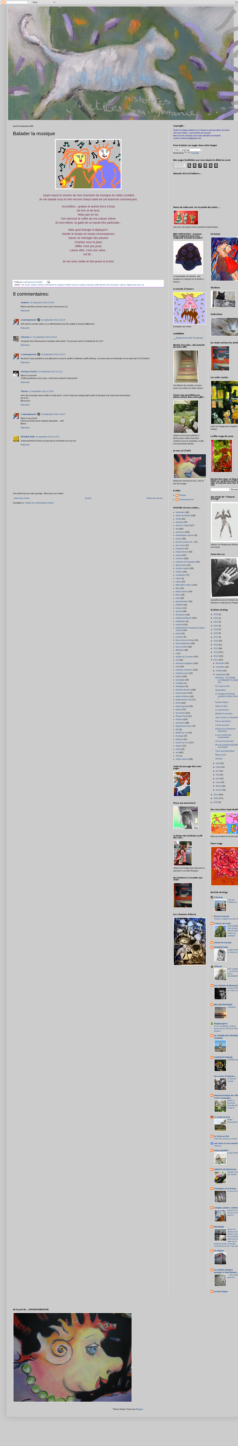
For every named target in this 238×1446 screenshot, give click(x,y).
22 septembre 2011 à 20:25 (53, 320)
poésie (179, 709)
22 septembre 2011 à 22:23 (53, 354)
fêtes (178, 588)
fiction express (182, 591)
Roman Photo (182, 716)
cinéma (179, 555)
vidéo (178, 749)
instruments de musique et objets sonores (61, 285)
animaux (179, 522)
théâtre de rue (182, 733)
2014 (216, 648)
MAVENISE (219, 1227)
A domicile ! (231, 1007)
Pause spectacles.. (223, 721)
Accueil (88, 498)
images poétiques (183, 618)
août (218, 763)
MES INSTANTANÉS (223, 1005)
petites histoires (182, 696)
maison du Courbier (184, 657)
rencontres (114, 285)
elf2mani (218, 966)
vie (143, 285)
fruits (178, 598)
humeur (179, 608)
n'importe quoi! (182, 673)
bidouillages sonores (185, 535)
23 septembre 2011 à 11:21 (50, 371)
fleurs (178, 595)
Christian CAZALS (29, 371)
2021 (216, 622)
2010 (216, 795)
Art (177, 529)
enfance (34, 285)
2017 (216, 637)
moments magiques (184, 663)
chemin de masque (223, 942)
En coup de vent (222, 686)
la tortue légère (221, 1291)
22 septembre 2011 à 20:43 (45, 337)
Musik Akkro (220, 690)
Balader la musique (223, 713)
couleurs (179, 558)
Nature (179, 676)
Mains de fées (221, 706)
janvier (219, 790)
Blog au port (220, 755)
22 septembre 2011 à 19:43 (42, 302)
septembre (221, 674)
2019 (216, 629)
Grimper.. (219, 759)
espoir (178, 578)
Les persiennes (222, 710)
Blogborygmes (221, 1024)
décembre (220, 663)
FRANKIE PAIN (27, 437)
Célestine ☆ (26, 337)
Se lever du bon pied (224, 741)
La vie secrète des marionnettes (223, 736)
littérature (180, 650)
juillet (218, 767)
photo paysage (182, 706)
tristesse (179, 739)
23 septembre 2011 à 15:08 (41, 391)
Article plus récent (21, 498)
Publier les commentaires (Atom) (39, 503)
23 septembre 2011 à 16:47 (53, 414)
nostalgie (180, 683)
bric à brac (26, 285)
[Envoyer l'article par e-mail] (48, 282)
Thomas (182, 495)
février (219, 786)
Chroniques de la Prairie (225, 1188)
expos (178, 582)
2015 (216, 645)
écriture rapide (182, 568)
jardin (178, 633)
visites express (182, 759)
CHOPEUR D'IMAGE (223, 1057)
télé (177, 729)
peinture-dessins (183, 690)
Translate (195, 153)
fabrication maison (184, 585)
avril (218, 778)
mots (178, 666)
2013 (216, 652)
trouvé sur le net (183, 742)
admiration (180, 512)
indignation (181, 621)
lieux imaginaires (183, 643)
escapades (180, 575)
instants (179, 624)
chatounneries (182, 552)
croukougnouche (28, 320)
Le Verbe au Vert (221, 1136)
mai (218, 775)
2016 (216, 641)
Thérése (24, 391)
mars (218, 782)
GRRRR (179, 605)
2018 (216, 633)
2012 (216, 656)
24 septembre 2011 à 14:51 (47, 437)
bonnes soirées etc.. (184, 542)
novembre (220, 667)
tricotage (179, 736)
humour (41, 285)
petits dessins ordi (102, 285)
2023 (216, 614)
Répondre (25, 311)
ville (177, 756)
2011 (216, 660)
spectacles (180, 723)
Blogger (139, 1409)
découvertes (181, 565)
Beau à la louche (221, 916)
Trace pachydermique (225, 751)
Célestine (218, 897)
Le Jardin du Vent (222, 1117)
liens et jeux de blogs (185, 640)
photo (178, 703)
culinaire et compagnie (186, 562)
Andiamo (25, 302)
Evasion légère (222, 702)
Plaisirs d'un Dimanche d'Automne (225, 730)
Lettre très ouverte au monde (225, 1139)
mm (177, 660)
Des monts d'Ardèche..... (225, 1076)
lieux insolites (182, 647)
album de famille (183, 515)
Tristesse (217, 1146)
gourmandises (182, 601)
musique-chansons (86, 285)
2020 (216, 626)
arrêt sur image (182, 525)
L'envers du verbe (222, 923)
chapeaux (180, 548)
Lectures (179, 637)
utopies (179, 746)
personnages (181, 693)
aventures (180, 532)
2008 (216, 802)
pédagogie (180, 686)
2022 (216, 618)
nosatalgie (180, 680)
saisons (123, 285)
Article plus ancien (155, 498)
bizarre (179, 539)
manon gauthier (221, 1150)
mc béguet (219, 1251)
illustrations (181, 615)
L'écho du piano (222, 725)
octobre (219, 671)
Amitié (178, 519)
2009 (216, 798)
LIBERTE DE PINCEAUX (225, 1169)
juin (218, 771)
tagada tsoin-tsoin (134, 285)
